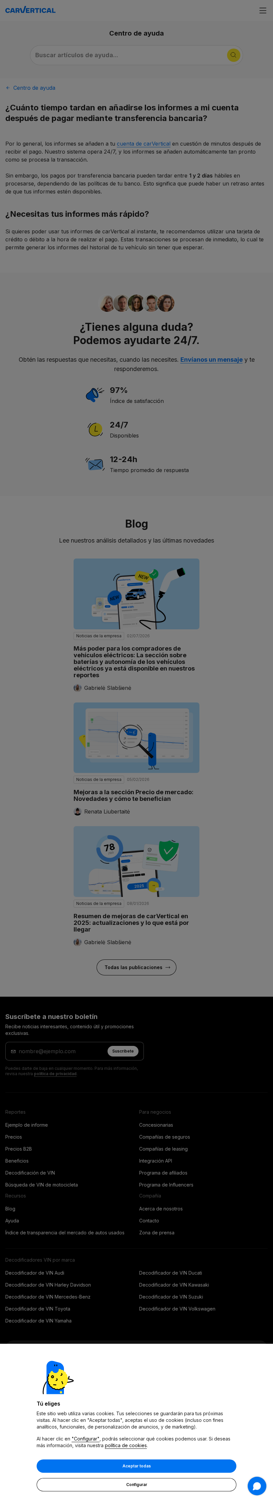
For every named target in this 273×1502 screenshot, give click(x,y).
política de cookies (126, 1445)
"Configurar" (86, 1438)
